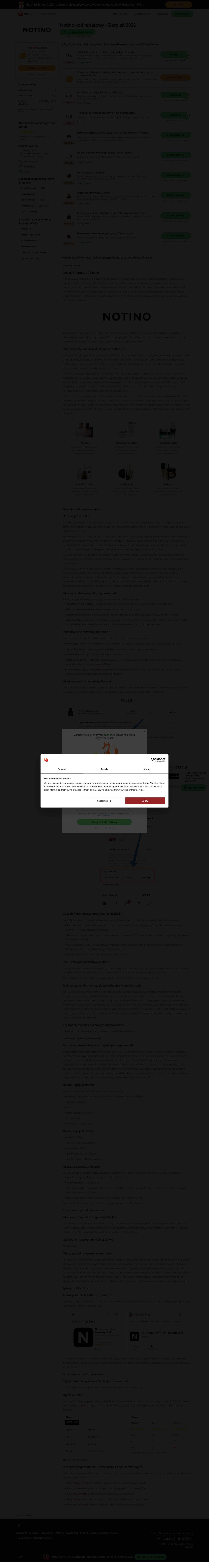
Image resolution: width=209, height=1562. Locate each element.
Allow (145, 800)
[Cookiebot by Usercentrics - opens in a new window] (152, 760)
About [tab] (147, 769)
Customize (102, 800)
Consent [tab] (62, 769)
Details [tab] (104, 769)
